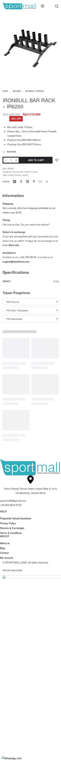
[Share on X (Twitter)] (14, 181)
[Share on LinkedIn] (27, 181)
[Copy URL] (46, 181)
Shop (5, 91)
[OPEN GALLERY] (30, 48)
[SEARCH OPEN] (56, 6)
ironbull (25, 175)
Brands (17, 91)
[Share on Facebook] (21, 181)
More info (14, 245)
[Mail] (40, 181)
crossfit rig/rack (14, 175)
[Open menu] (42, 6)
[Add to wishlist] (56, 160)
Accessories (18, 171)
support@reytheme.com (16, 261)
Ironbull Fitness (34, 91)
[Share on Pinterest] (33, 181)
